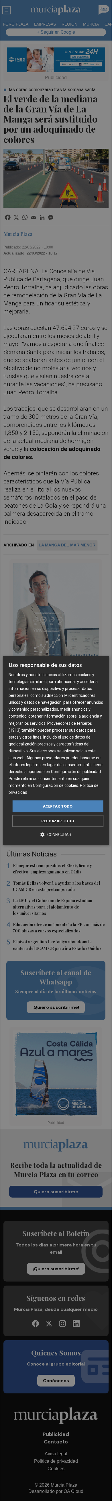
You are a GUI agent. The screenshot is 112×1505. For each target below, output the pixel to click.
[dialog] (56, 750)
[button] (55, 834)
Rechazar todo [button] (57, 820)
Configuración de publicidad (76, 771)
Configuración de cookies (55, 785)
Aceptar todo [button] (58, 806)
